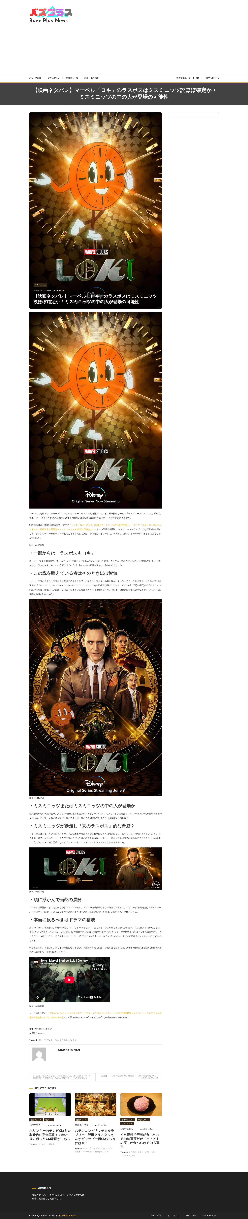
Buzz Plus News (48, 21)
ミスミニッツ (65, 1040)
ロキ (74, 1040)
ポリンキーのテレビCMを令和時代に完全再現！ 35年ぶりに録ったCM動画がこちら (50, 1135)
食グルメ (48, 1120)
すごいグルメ (54, 78)
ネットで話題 (35, 78)
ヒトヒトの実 (143, 1152)
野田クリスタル (101, 1151)
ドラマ (46, 1040)
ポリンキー (42, 1144)
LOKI (39, 1040)
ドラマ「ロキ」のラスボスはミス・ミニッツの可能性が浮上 (100, 524)
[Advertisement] (124, 48)
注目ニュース (72, 78)
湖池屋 (51, 1144)
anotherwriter (58, 290)
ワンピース (125, 1155)
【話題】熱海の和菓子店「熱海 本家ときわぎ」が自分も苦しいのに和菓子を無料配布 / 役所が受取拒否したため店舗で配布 (62, 1077)
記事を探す (211, 77)
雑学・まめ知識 (91, 78)
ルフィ (153, 1152)
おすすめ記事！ (128, 1120)
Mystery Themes (68, 1215)
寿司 (134, 1155)
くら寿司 (132, 1152)
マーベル (54, 1040)
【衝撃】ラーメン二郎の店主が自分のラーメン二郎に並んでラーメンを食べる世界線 (129, 1077)
